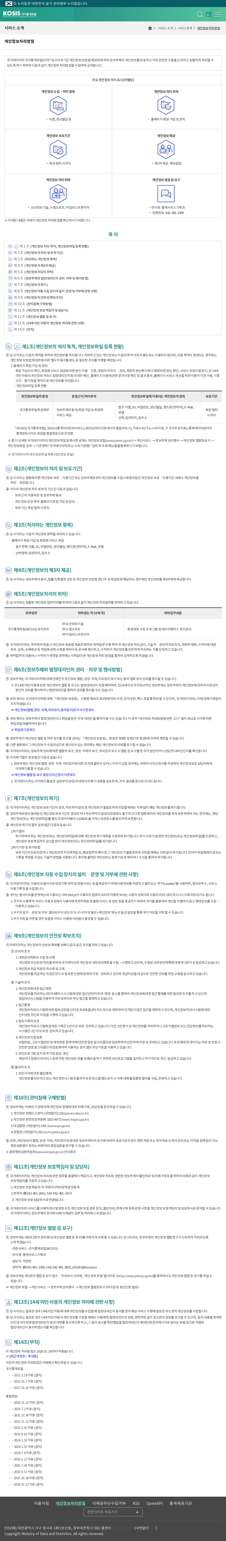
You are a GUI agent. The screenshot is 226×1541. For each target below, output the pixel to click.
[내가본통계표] (209, 14)
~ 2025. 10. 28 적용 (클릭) (27, 1478)
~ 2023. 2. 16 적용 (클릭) (27, 1428)
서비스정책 (185, 28)
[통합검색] (200, 14)
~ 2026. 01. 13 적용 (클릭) (27, 1484)
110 (153, 1528)
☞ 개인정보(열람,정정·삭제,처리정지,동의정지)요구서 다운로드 (52, 710)
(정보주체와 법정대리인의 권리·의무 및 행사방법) (56, 278)
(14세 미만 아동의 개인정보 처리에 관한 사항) (55, 323)
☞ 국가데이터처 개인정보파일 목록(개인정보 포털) (40, 454)
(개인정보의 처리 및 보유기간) (43, 253)
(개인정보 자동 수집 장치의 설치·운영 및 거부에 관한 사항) (60, 291)
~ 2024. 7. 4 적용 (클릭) (26, 1453)
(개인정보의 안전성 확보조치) (43, 297)
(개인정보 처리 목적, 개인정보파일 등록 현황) (59, 246)
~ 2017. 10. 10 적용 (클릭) (27, 1388)
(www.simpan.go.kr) (50, 1152)
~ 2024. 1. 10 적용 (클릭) (27, 1440)
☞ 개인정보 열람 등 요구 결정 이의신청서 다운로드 (43, 775)
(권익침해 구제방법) (39, 304)
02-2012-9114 (123, 1528)
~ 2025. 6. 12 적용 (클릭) (27, 1459)
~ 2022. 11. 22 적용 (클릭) (27, 1421)
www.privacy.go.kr (119, 440)
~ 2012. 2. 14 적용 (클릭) (27, 1375)
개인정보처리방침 (208, 28)
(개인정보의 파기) (35, 285)
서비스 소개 (165, 28)
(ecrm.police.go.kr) (56, 1132)
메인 (150, 28)
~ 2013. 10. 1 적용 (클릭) (27, 1381)
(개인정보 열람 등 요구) (41, 317)
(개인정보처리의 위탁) (38, 272)
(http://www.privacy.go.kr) (134, 1276)
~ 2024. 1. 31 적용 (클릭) (27, 1447)
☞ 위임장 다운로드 (23, 730)
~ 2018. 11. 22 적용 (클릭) (27, 1402)
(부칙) (30, 329)
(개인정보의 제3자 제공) (39, 265)
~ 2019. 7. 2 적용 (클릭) (26, 1409)
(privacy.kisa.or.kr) (76, 1113)
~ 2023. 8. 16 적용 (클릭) (27, 1434)
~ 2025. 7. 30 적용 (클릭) (27, 1465)
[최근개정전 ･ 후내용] (23, 1356)
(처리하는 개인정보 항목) (40, 259)
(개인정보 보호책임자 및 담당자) (47, 310)
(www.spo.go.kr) (58, 1126)
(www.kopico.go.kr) (75, 1119)
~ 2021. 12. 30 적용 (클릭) (27, 1415)
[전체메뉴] (218, 14)
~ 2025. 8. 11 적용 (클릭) (27, 1472)
